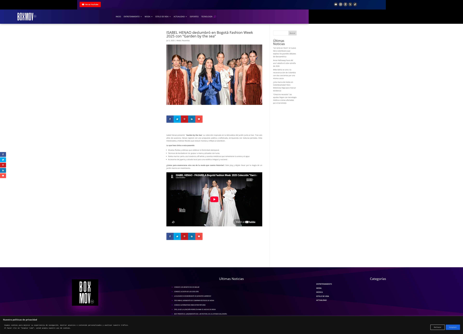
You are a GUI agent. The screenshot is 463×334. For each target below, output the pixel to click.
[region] (231, 325)
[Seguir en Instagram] (341, 4)
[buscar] (215, 16)
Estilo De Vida (162, 16)
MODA (318, 288)
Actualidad (179, 16)
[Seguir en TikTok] (355, 4)
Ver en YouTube (91, 4)
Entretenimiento (132, 16)
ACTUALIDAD (321, 300)
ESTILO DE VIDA (322, 296)
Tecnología (206, 16)
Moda (147, 16)
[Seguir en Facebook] (345, 4)
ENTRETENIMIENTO (324, 284)
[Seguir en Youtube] (336, 4)
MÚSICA (319, 292)
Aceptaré (452, 327)
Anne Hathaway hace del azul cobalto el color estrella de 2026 (284, 63)
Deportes (194, 16)
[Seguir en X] (350, 4)
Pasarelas (186, 40)
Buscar (292, 33)
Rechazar (437, 327)
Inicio (118, 16)
